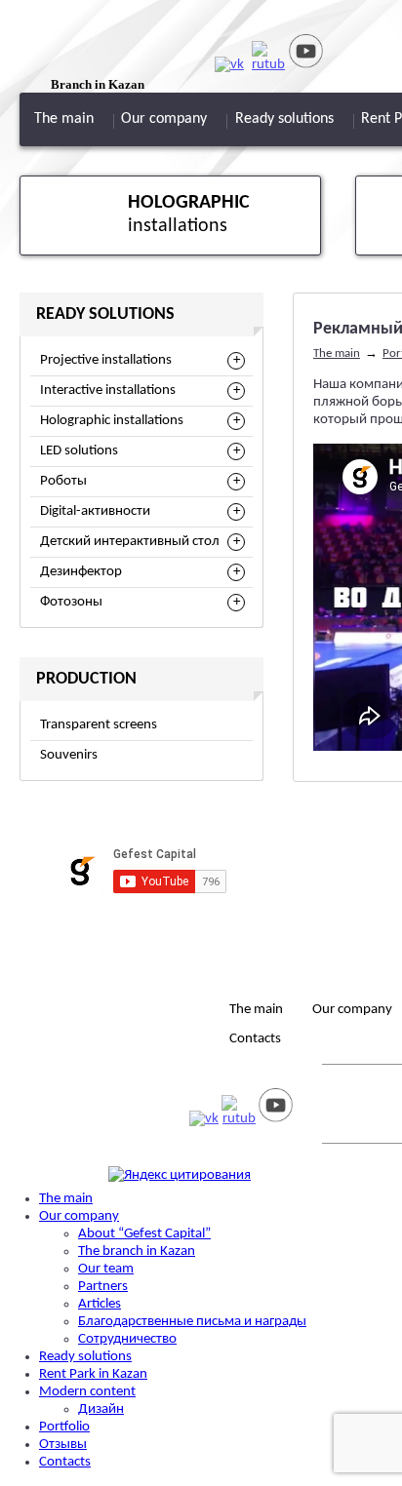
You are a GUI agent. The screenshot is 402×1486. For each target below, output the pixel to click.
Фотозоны (71, 602)
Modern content (87, 1392)
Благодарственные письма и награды (192, 1321)
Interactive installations (108, 390)
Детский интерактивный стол (130, 541)
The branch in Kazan (136, 1251)
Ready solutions (284, 119)
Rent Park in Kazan (93, 1374)
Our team (106, 1269)
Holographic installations (111, 420)
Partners (103, 1286)
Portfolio (64, 1427)
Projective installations (106, 360)
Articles (99, 1304)
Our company (164, 119)
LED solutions (79, 451)
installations (189, 214)
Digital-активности (95, 511)
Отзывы (63, 1444)
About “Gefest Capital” (144, 1234)
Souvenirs (69, 755)
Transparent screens (98, 725)
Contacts (255, 1039)
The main (64, 119)
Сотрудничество (127, 1339)
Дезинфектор (81, 572)
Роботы (63, 481)
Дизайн (101, 1409)
